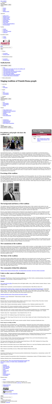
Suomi (4, 379)
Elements (5, 365)
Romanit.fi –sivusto (4, 296)
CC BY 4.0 (19, 382)
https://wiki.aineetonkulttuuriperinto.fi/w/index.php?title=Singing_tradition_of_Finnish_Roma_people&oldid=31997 (15, 361)
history (38, 139)
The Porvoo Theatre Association (38, 270)
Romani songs (43, 138)
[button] (1, 2)
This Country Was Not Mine (6, 283)
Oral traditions (6, 368)
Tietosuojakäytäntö (7, 384)
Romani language (43, 139)
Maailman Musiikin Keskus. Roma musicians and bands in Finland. (14, 294)
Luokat (2, 362)
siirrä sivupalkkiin (4, 4)
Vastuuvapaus (6, 386)
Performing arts (6, 366)
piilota (10, 4)
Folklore (4, 371)
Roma (38, 138)
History (4, 372)
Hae (1, 48)
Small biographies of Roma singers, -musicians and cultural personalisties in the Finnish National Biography (22, 288)
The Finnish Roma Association (25, 270)
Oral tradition (5, 375)
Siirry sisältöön (3, 1)
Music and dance (6, 367)
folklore (47, 138)
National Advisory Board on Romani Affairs (9, 270)
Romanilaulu (3, 278)
